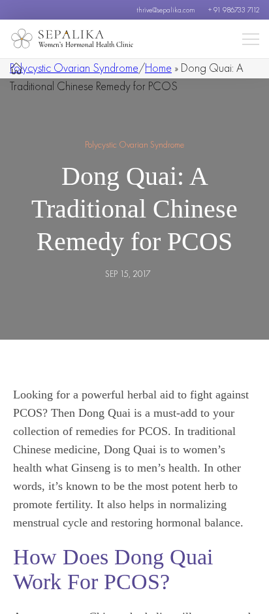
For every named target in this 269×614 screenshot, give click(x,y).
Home (158, 67)
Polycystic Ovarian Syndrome (74, 67)
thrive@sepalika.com (165, 9)
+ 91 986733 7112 (233, 9)
